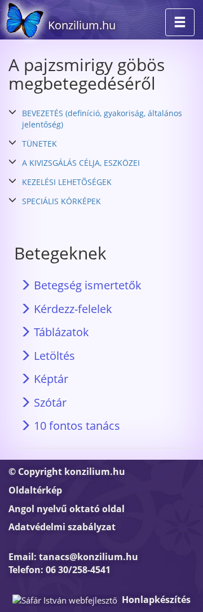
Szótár (49, 402)
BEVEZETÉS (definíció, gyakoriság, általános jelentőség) (102, 119)
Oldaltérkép (35, 490)
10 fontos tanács (75, 425)
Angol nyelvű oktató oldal (66, 509)
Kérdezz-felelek (71, 308)
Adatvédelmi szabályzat (62, 527)
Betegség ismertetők (86, 285)
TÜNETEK (39, 143)
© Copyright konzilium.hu (66, 471)
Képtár (49, 378)
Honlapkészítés (156, 599)
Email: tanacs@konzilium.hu (73, 557)
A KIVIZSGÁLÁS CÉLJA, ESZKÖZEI (81, 162)
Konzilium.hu (82, 25)
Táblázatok (60, 332)
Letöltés (53, 355)
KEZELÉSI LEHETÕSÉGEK (67, 182)
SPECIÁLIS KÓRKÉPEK (61, 201)
